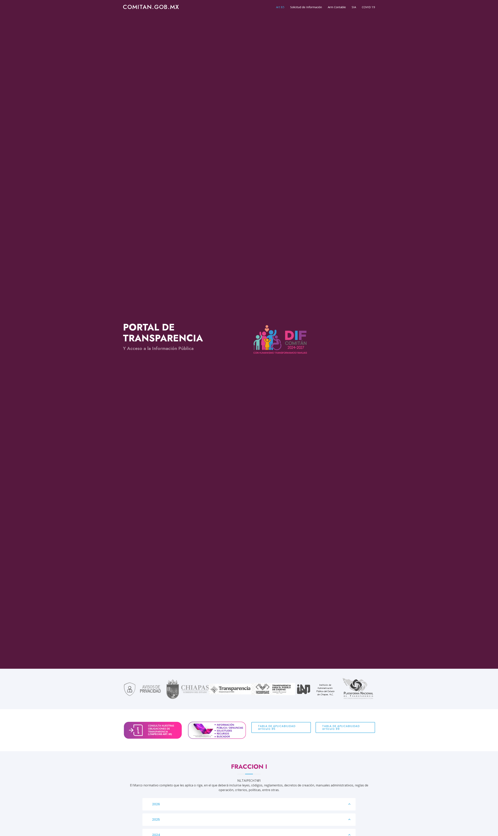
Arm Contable (337, 7)
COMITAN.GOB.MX (151, 7)
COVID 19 (368, 7)
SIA (354, 7)
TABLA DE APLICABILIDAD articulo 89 (341, 727)
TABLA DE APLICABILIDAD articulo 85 (276, 727)
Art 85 (280, 7)
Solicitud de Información (306, 7)
